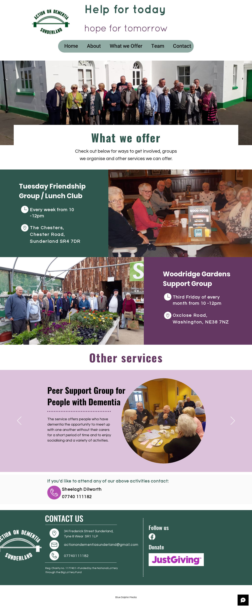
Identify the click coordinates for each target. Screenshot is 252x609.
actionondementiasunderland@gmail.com (101, 544)
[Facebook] (152, 536)
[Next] (233, 420)
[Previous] (19, 420)
